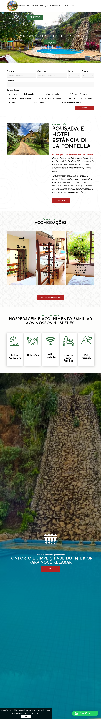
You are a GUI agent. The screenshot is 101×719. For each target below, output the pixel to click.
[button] (85, 713)
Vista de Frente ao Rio (71, 102)
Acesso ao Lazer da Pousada (21, 94)
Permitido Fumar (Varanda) (21, 98)
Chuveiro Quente (79, 94)
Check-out (42, 71)
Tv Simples (87, 98)
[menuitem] (11, 6)
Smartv (72, 98)
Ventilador (39, 102)
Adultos (71, 71)
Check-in (11, 71)
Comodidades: (13, 90)
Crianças (85, 71)
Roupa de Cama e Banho (51, 98)
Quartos (10, 80)
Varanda (13, 102)
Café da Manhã (52, 94)
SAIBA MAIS (50, 42)
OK (26, 717)
